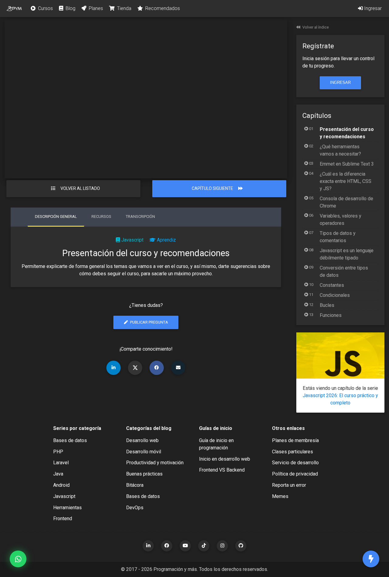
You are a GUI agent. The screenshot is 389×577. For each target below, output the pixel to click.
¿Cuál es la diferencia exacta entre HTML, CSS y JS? (345, 181)
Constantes (332, 285)
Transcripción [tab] (140, 216)
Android (61, 485)
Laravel (61, 462)
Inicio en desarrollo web (224, 459)
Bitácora (134, 485)
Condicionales (335, 295)
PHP (58, 452)
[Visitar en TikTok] (203, 545)
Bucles (327, 305)
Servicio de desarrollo (295, 462)
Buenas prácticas (144, 474)
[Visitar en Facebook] (166, 545)
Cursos (45, 8)
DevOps (134, 507)
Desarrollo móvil (143, 452)
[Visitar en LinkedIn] (148, 545)
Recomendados (162, 8)
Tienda (123, 8)
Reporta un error (289, 485)
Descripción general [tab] (56, 216)
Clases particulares (292, 452)
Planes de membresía (295, 440)
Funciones (331, 315)
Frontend (62, 518)
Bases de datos (70, 440)
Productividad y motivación (155, 462)
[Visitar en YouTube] (185, 545)
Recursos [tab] (101, 216)
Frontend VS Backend (222, 470)
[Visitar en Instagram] (222, 545)
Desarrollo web (142, 440)
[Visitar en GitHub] (240, 545)
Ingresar (372, 8)
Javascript (132, 240)
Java (58, 474)
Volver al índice (315, 27)
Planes (95, 8)
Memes (280, 496)
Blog (69, 8)
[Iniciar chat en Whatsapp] (18, 559)
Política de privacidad (295, 474)
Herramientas (67, 507)
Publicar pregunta (148, 322)
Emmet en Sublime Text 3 (347, 164)
